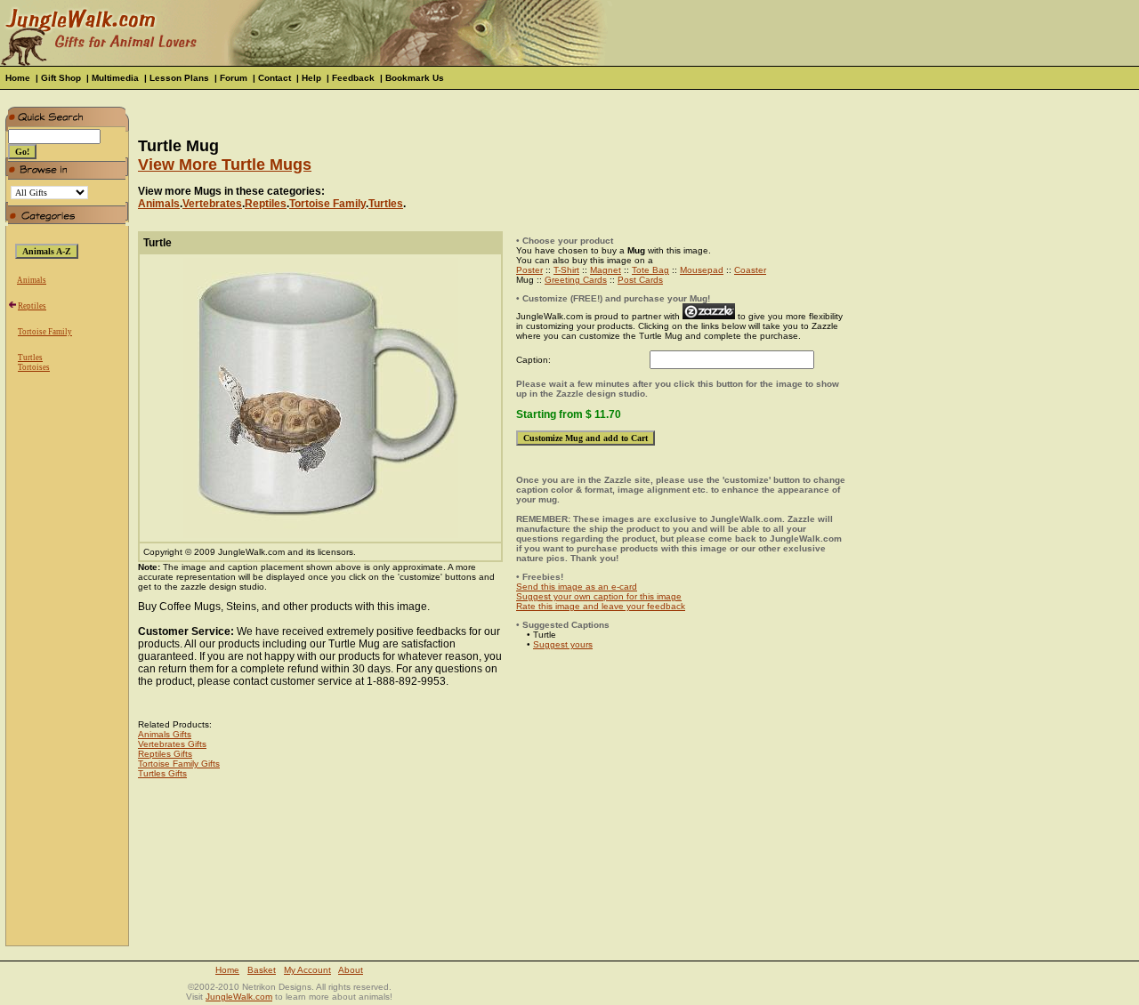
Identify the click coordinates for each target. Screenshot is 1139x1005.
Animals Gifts (164, 734)
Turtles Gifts (162, 773)
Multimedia (115, 78)
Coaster (750, 270)
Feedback (353, 78)
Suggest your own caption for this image (599, 596)
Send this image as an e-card (576, 586)
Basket (261, 970)
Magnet (605, 270)
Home (17, 78)
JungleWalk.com (239, 996)
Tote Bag (650, 270)
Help (311, 78)
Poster (529, 270)
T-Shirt (566, 270)
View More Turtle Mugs (224, 164)
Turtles (30, 357)
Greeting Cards (576, 280)
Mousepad (701, 270)
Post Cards (640, 280)
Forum (233, 78)
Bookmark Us (414, 78)
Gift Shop (61, 78)
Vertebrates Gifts (172, 744)
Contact (274, 78)
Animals (31, 280)
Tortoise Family (45, 331)
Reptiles (32, 306)
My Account (307, 970)
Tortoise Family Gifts (179, 763)
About (350, 970)
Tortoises (34, 367)
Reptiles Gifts (165, 754)
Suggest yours (563, 644)
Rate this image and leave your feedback (600, 606)
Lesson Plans (179, 78)
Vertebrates (212, 203)
